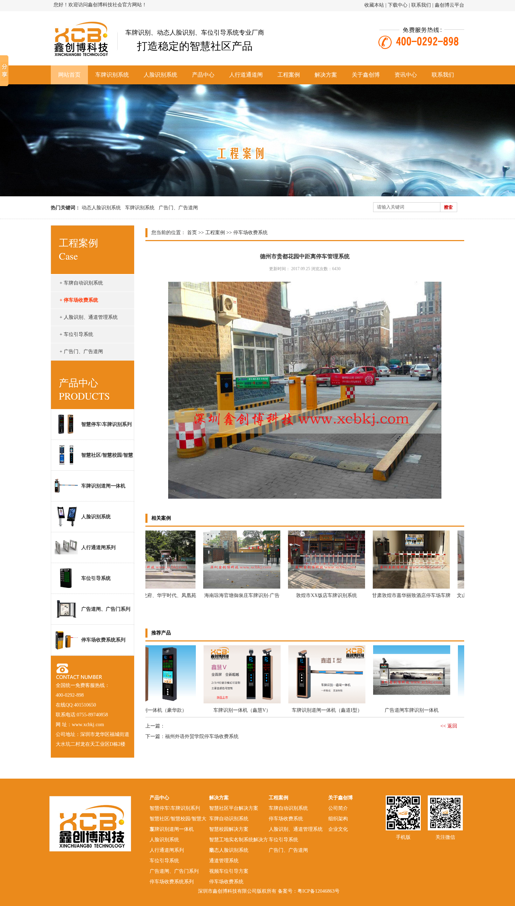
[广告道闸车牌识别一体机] (392, 702)
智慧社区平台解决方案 (233, 808)
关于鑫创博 (366, 75)
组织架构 (338, 818)
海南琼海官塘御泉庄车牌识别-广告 (223, 595)
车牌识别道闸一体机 (103, 486)
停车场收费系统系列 (103, 639)
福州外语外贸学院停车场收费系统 (202, 736)
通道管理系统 (224, 860)
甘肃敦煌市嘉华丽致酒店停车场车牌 (392, 595)
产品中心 (203, 75)
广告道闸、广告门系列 (105, 609)
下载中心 (397, 5)
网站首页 (69, 75)
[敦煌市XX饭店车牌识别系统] (307, 588)
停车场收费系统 (226, 881)
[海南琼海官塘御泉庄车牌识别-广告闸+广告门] (222, 588)
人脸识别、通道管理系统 (296, 829)
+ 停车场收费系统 (79, 300)
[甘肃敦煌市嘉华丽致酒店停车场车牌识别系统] (392, 588)
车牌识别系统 (112, 75)
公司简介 (338, 808)
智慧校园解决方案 (228, 829)
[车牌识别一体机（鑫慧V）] (223, 702)
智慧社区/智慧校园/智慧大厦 (92, 461)
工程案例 (288, 75)
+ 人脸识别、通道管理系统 (89, 317)
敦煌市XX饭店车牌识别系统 (307, 595)
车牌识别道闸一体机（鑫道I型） (308, 710)
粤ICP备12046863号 (318, 891)
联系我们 (421, 5)
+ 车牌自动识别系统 (81, 283)
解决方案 (326, 75)
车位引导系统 (96, 578)
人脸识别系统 (160, 75)
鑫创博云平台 (449, 5)
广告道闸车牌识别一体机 (393, 710)
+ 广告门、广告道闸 (81, 351)
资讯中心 (405, 75)
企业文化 (338, 829)
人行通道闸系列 (98, 547)
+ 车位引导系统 (76, 334)
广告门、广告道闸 (178, 207)
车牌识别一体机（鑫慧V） (223, 710)
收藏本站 (374, 5)
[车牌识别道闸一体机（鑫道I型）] (308, 702)
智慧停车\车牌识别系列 (106, 424)
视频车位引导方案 (228, 871)
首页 (192, 232)
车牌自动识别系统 (228, 818)
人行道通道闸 (246, 75)
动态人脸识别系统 (101, 207)
